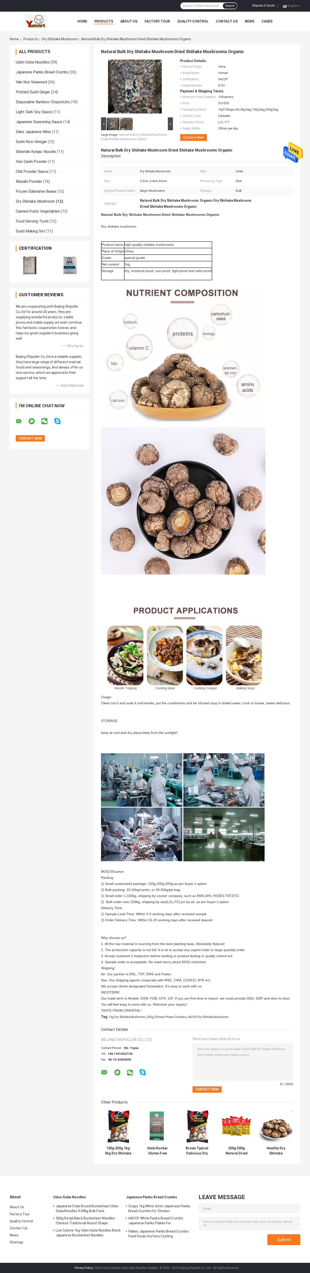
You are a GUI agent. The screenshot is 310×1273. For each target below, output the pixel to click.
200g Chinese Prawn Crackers (166, 1017)
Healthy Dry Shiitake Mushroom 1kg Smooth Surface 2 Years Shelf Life (276, 1150)
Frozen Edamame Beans (36, 191)
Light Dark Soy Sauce (34, 112)
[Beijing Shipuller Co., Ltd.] (36, 21)
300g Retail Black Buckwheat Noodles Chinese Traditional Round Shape (85, 1220)
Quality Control (193, 21)
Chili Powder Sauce (32, 171)
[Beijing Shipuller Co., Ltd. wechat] (47, 421)
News (249, 21)
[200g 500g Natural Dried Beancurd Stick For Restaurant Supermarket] (236, 1127)
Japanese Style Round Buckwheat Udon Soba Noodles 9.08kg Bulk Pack (87, 1208)
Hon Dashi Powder (31, 161)
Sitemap (16, 1242)
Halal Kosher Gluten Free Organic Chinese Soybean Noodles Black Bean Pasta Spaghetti (157, 1150)
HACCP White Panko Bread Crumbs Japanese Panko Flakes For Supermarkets (155, 1221)
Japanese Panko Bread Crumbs (42, 72)
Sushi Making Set (30, 231)
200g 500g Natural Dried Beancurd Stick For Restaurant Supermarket (236, 1150)
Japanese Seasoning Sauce (39, 122)
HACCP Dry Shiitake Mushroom (208, 1017)
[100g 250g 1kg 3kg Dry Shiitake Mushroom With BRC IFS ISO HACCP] (118, 1127)
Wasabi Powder (29, 181)
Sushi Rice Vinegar (31, 141)
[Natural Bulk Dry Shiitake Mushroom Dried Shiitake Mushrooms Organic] (135, 87)
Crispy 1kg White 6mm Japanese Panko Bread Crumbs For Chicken (159, 1208)
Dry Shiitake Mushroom (60, 39)
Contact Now (193, 137)
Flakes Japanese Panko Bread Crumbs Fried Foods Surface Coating (158, 1233)
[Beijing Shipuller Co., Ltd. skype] (60, 421)
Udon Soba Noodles (32, 62)
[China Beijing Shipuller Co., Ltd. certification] (30, 265)
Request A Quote (263, 5)
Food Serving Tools (32, 221)
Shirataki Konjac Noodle (36, 151)
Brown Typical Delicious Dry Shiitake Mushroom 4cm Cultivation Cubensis (197, 1150)
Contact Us (227, 21)
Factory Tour (157, 21)
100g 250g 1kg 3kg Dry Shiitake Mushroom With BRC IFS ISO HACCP (118, 1150)
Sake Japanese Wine (33, 131)
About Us (128, 21)
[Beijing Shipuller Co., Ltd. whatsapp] (35, 421)
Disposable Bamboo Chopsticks (43, 102)
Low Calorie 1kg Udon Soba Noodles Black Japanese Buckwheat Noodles (88, 1232)
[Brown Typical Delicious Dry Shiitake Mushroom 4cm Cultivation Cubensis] (197, 1127)
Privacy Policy (84, 1268)
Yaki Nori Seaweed (31, 82)
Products (103, 21)
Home (82, 21)
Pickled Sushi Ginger (33, 92)
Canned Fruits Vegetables (38, 211)
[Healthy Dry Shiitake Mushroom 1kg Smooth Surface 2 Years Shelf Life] (276, 1127)
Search (230, 6)
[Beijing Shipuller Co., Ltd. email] (22, 421)
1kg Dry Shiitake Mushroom (127, 1017)
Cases (267, 21)
